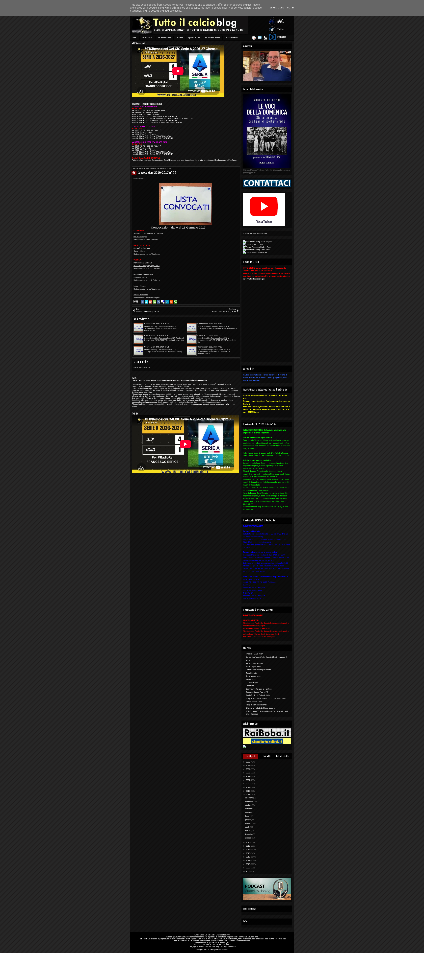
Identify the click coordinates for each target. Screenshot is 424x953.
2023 (248, 773)
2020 (248, 784)
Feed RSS (265, 38)
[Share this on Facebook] (142, 302)
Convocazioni (143, 168)
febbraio (248, 834)
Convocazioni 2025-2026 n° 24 (156, 324)
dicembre (249, 798)
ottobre (248, 805)
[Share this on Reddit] (171, 302)
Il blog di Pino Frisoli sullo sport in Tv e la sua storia (266, 698)
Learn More (277, 7)
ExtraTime (250, 686)
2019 (248, 787)
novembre (249, 801)
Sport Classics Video (254, 702)
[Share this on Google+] (150, 302)
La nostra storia (231, 38)
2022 (248, 776)
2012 (248, 857)
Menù (134, 38)
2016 (248, 842)
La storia (179, 38)
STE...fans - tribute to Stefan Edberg (260, 708)
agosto (248, 812)
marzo (248, 831)
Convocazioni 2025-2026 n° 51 (156, 347)
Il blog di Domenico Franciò (256, 705)
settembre (249, 809)
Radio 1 (249, 660)
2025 (248, 766)
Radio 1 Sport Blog (253, 667)
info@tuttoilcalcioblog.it (254, 279)
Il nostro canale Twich (254, 654)
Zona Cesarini (251, 673)
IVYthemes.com (221, 950)
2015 (248, 846)
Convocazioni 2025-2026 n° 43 (209, 324)
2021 (248, 780)
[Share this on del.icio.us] (162, 302)
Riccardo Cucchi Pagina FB (257, 692)
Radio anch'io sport (253, 676)
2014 (248, 850)
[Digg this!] (158, 302)
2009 (248, 868)
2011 (248, 860)
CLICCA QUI (225, 945)
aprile (247, 827)
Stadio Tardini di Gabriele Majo (258, 695)
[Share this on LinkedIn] (167, 302)
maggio (248, 823)
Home (135, 168)
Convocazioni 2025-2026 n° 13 (156, 335)
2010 (248, 864)
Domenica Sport (252, 682)
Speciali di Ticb (194, 38)
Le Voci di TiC (147, 38)
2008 (248, 871)
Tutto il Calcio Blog (201, 935)
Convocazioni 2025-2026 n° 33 (209, 335)
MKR (212, 950)
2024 (248, 769)
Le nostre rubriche (212, 38)
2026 (248, 762)
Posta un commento (141, 367)
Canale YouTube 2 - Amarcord (255, 233)
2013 (248, 853)
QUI (227, 943)
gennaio (248, 838)
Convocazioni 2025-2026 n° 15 (209, 347)
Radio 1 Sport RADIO (254, 663)
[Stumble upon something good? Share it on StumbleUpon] (154, 302)
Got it (290, 7)
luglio (247, 816)
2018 (248, 791)
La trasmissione (164, 38)
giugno (248, 820)
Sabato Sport (251, 679)
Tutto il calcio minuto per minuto (258, 670)
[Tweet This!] (146, 302)
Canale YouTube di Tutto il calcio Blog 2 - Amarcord (266, 657)
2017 (248, 795)
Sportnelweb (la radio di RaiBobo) (259, 689)
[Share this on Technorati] (175, 302)
